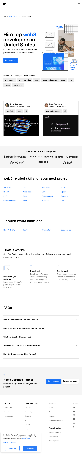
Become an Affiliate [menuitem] (56, 420)
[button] (26, 111)
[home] (4, 4)
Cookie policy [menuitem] (54, 441)
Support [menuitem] (28, 408)
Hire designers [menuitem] (9, 416)
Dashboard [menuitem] (8, 408)
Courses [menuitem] (28, 416)
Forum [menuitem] (27, 429)
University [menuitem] (28, 412)
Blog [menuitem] (26, 420)
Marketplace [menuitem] (8, 412)
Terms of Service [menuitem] (55, 432)
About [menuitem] (51, 408)
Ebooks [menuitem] (27, 425)
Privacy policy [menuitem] (54, 436)
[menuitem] (74, 407)
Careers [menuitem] (51, 412)
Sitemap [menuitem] (52, 416)
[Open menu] (78, 3)
